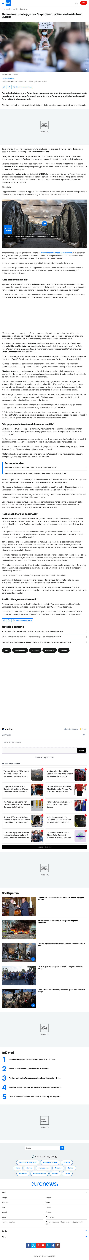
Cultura (48, 1212)
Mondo (15, 9)
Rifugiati (35, 650)
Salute (70, 1168)
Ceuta (67, 1173)
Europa (4, 1198)
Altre (4, 1237)
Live (83, 3)
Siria (6, 650)
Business (5, 1202)
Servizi (4, 1231)
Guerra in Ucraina (50, 1162)
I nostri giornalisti (8, 1222)
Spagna (67, 1162)
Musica (55, 1173)
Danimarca (23, 9)
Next (4, 1207)
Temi (4, 1192)
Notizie (8, 9)
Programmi (50, 1217)
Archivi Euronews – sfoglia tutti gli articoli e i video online (64, 1223)
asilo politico (20, 650)
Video (4, 1217)
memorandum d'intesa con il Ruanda (56, 253)
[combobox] (44, 1148)
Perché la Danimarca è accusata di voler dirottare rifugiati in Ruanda (30, 467)
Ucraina (58, 1168)
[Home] (2, 9)
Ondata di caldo (39, 1173)
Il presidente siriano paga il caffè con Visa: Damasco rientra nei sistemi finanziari (32, 631)
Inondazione (44, 1168)
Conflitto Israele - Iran (28, 1162)
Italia (18, 1168)
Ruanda (64, 650)
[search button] (62, 1148)
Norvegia (23, 1173)
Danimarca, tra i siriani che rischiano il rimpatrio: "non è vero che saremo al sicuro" (36, 473)
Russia (29, 1168)
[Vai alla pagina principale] (8, 3)
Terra (48, 1202)
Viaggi (4, 1212)
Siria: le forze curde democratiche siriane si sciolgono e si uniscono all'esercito (32, 637)
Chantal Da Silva (8, 78)
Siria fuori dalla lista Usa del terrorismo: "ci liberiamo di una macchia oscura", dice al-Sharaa (36, 642)
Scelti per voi (10, 893)
